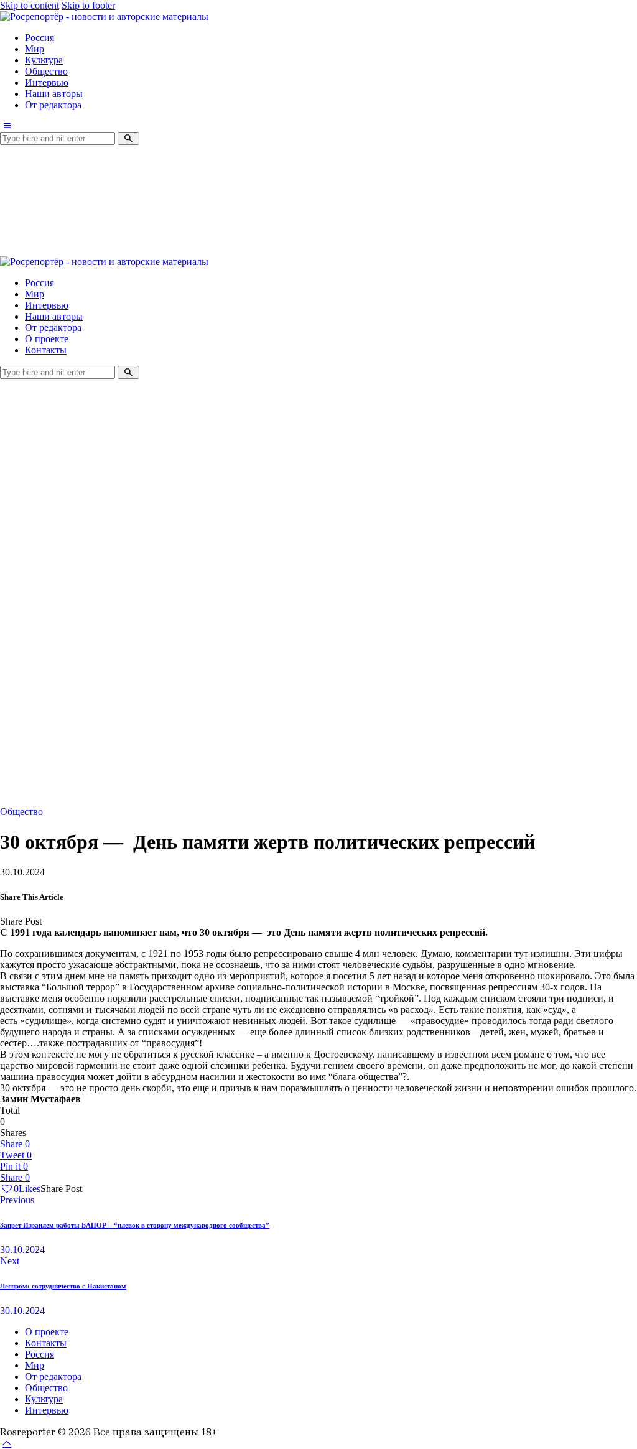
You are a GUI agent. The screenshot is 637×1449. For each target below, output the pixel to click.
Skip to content (29, 5)
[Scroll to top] (7, 1443)
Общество (21, 811)
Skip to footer (88, 5)
